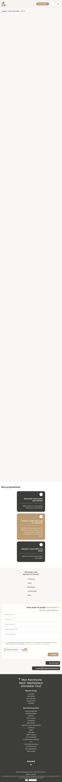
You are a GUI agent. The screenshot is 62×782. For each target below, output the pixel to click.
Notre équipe (31, 751)
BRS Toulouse (31, 718)
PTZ (31, 742)
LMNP (31, 730)
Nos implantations (31, 749)
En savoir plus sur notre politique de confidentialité (36, 644)
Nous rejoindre (31, 698)
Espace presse (31, 701)
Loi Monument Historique (31, 739)
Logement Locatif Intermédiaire (31, 725)
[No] (60, 778)
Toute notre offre (13, 11)
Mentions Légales (31, 774)
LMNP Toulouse (31, 735)
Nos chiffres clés (31, 746)
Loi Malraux (31, 728)
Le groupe (31, 694)
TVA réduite (31, 720)
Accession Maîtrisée (31, 711)
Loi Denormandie (31, 737)
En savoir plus (32, 780)
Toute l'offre (42, 4)
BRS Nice (31, 716)
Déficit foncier (31, 723)
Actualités (31, 703)
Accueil (4, 11)
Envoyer (54, 654)
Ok (26, 780)
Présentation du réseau (31, 744)
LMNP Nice (31, 732)
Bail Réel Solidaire (31, 713)
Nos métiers (31, 696)
